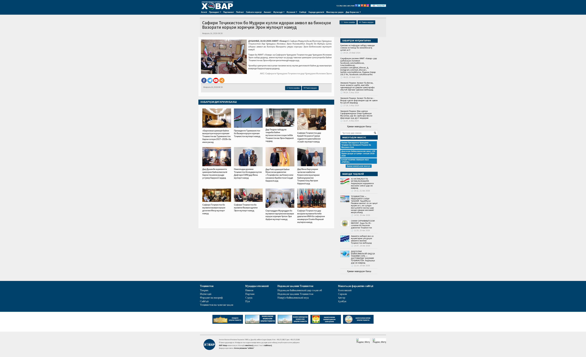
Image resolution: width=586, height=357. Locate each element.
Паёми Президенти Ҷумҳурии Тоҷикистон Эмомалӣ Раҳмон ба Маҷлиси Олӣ (356, 145)
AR (348, 6)
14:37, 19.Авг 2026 (360, 246)
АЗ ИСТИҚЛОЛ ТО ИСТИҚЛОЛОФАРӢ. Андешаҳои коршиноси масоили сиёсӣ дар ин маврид (362, 183)
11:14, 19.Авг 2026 (360, 266)
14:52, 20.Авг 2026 (360, 215)
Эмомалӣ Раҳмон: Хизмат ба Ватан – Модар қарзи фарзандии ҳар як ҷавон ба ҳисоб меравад (359, 100)
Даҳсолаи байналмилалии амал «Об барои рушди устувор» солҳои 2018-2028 (358, 153)
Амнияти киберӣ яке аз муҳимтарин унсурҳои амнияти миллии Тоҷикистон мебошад (362, 239)
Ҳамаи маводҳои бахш (359, 126)
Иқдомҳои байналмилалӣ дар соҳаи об (299, 290)
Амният (267, 12)
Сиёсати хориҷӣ (254, 12)
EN (345, 6)
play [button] (374, 5)
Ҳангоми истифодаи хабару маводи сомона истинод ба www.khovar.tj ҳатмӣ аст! (357, 47)
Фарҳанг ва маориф (211, 297)
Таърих (204, 290)
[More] (221, 80)
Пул (247, 301)
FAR (352, 6)
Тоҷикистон (206, 286)
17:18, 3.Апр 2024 (349, 105)
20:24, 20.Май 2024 (350, 53)
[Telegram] (210, 80)
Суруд (248, 297)
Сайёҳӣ (302, 12)
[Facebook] (204, 80)
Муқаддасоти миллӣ (257, 286)
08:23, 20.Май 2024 (350, 77)
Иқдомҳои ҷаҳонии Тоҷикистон (295, 286)
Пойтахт (240, 12)
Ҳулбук (342, 301)
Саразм (342, 294)
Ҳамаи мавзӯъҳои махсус (359, 166)
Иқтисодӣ (205, 294)
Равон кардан (366, 22)
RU (341, 6)
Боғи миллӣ (345, 290)
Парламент (228, 12)
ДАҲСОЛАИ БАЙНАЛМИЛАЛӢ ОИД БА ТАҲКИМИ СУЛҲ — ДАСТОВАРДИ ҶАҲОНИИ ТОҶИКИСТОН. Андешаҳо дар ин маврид (363, 257)
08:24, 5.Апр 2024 (349, 93)
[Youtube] (216, 80)
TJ (337, 6)
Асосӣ (204, 12)
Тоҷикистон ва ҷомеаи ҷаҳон (216, 305)
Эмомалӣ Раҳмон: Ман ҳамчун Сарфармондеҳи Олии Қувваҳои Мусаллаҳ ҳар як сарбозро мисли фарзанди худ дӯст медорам (356, 114)
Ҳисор (341, 297)
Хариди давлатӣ (316, 12)
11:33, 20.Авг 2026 (360, 230)
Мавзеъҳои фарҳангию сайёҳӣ (355, 286)
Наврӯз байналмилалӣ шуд (293, 297)
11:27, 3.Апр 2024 (349, 121)
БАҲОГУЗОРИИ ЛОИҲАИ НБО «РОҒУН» (355, 161)
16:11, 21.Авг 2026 (360, 191)
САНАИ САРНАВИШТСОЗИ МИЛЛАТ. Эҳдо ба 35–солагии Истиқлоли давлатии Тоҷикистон (363, 224)
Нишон (249, 290)
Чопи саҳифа (348, 22)
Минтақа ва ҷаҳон (335, 12)
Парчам (249, 294)
